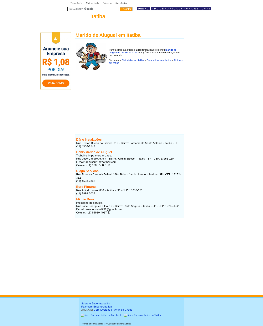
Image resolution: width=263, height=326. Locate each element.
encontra (87, 16)
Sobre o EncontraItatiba (95, 303)
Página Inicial (76, 3)
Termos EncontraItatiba (92, 324)
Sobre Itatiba (121, 3)
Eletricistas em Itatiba (133, 60)
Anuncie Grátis (123, 309)
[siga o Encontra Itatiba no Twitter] (142, 315)
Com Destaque (103, 309)
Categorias (107, 3)
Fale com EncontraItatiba (96, 306)
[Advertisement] (129, 98)
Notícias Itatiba (92, 3)
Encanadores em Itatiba (159, 60)
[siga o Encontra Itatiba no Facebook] (101, 315)
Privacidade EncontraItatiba (118, 324)
